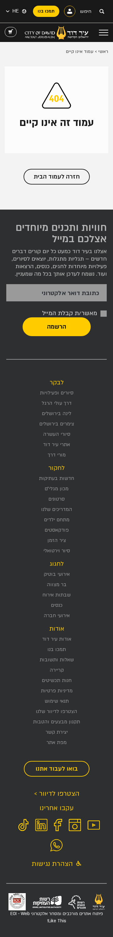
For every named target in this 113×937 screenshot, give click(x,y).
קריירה (57, 670)
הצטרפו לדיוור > (56, 793)
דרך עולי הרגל (57, 403)
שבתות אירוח (56, 594)
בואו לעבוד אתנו (56, 769)
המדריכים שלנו (56, 509)
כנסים (56, 605)
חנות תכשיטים (57, 680)
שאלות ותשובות (57, 659)
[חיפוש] (101, 11)
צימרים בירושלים (56, 423)
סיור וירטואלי (56, 550)
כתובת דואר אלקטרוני (70, 293)
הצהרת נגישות (53, 863)
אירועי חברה (57, 615)
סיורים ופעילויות (56, 392)
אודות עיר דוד (56, 639)
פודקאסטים (57, 530)
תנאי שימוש (57, 701)
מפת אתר (56, 742)
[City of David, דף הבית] (57, 32)
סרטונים (56, 499)
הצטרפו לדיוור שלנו (56, 711)
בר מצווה (57, 584)
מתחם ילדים (56, 519)
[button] (12, 11)
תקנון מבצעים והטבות (56, 721)
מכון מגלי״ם (56, 488)
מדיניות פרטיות (57, 690)
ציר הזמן (56, 540)
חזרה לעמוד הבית (57, 177)
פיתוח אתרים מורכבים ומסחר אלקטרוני (56, 917)
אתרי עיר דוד (56, 444)
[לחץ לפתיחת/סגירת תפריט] (103, 32)
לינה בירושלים (56, 413)
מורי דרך (57, 454)
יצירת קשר (57, 732)
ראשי (103, 52)
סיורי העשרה (56, 434)
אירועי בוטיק (57, 574)
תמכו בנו (56, 649)
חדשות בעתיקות (56, 478)
